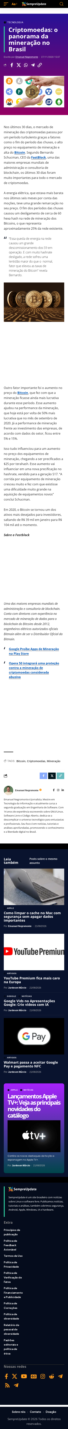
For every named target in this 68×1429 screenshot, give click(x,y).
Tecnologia (15, 22)
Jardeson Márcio (21, 1165)
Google (11, 996)
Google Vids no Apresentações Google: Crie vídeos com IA (29, 1003)
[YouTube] (24, 1376)
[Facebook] (54, 790)
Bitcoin (19, 152)
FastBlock (38, 157)
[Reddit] (51, 1376)
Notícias (28, 1090)
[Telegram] (60, 1376)
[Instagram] (58, 790)
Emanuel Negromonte (26, 57)
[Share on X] (18, 65)
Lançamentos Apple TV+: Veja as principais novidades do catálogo (34, 1105)
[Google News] (34, 1376)
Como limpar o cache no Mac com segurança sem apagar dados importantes (32, 917)
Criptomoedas (36, 761)
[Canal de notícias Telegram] (16, 1385)
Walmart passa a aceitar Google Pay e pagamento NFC (31, 1064)
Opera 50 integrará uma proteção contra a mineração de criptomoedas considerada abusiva (34, 670)
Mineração (53, 761)
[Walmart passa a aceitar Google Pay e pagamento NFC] (34, 1036)
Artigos (12, 973)
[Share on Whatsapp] (25, 65)
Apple (14, 1090)
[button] (7, 4)
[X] (14, 1376)
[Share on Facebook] (11, 65)
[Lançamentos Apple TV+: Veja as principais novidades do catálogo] (34, 1136)
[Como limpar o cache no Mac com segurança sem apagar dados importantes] (34, 887)
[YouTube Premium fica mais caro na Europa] (34, 952)
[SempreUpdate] (34, 4)
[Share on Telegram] (32, 65)
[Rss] (7, 1385)
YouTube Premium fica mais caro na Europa (32, 980)
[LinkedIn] (62, 790)
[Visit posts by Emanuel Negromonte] (8, 790)
